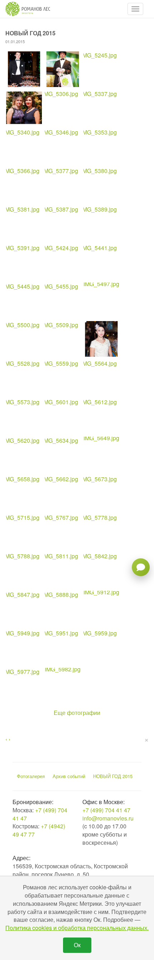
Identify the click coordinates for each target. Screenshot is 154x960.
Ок (77, 945)
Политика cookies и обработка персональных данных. (77, 928)
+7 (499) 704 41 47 (40, 814)
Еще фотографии (77, 713)
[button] (135, 9)
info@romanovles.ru (108, 818)
